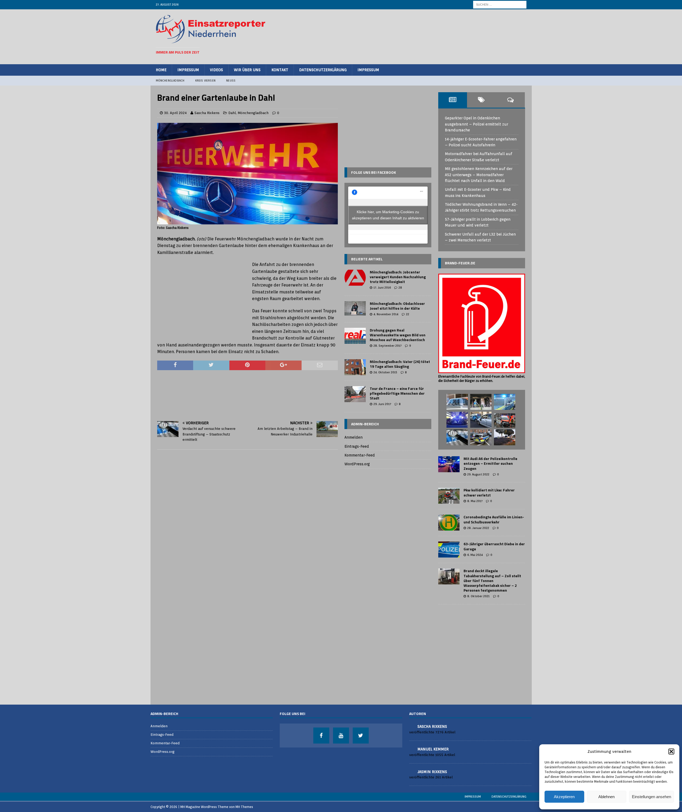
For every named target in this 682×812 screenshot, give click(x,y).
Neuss (231, 80)
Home (161, 70)
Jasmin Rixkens (432, 772)
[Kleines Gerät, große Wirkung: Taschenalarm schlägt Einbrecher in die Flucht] (457, 420)
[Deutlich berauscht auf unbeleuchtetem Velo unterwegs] (481, 437)
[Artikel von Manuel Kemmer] (411, 749)
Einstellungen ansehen (651, 796)
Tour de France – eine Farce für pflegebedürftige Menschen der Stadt (397, 393)
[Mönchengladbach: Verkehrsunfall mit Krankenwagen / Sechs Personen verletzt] (504, 420)
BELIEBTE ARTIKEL (367, 259)
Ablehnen (606, 796)
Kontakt (279, 70)
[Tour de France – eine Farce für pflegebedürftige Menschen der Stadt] (355, 394)
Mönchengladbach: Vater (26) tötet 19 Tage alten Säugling (400, 364)
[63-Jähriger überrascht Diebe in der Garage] (449, 550)
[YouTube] (341, 736)
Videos (216, 70)
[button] (671, 751)
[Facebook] (321, 736)
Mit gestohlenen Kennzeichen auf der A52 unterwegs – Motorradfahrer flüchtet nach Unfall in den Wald (478, 175)
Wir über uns (247, 70)
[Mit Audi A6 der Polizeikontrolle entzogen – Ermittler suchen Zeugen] (449, 464)
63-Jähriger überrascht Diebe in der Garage (494, 546)
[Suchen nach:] (499, 4)
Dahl (232, 113)
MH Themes (244, 807)
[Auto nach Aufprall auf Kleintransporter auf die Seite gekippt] (481, 420)
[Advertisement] (429, 36)
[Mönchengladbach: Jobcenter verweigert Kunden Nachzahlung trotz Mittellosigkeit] (355, 278)
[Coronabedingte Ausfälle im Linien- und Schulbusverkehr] (449, 523)
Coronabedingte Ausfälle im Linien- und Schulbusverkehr (494, 519)
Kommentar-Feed (359, 455)
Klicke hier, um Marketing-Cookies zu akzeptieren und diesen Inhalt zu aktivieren (388, 215)
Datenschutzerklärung (323, 70)
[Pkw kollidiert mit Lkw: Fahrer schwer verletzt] (449, 496)
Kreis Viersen (205, 80)
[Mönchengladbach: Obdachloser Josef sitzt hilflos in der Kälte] (355, 308)
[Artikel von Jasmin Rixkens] (411, 771)
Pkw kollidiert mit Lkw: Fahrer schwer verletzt (489, 492)
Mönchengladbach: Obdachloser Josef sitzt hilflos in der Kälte (397, 306)
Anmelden (353, 437)
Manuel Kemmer (433, 749)
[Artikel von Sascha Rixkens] (411, 726)
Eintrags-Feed (356, 446)
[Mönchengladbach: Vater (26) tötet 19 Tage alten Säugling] (355, 367)
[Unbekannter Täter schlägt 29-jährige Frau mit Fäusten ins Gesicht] (457, 402)
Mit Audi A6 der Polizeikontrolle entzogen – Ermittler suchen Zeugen (490, 463)
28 (400, 287)
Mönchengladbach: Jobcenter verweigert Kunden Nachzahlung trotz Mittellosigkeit (398, 276)
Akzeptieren (564, 796)
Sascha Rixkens (207, 113)
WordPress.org (357, 464)
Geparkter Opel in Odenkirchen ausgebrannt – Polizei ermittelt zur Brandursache (476, 124)
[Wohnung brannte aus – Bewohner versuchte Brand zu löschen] (481, 402)
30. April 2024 (175, 113)
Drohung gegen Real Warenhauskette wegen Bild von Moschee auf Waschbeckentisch (397, 334)
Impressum (188, 70)
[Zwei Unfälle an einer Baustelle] (504, 437)
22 (407, 314)
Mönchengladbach (170, 80)
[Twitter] (361, 736)
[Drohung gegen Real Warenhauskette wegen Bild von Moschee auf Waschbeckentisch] (355, 336)
